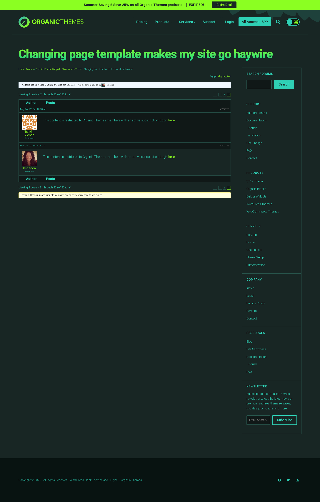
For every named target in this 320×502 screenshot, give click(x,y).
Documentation (256, 120)
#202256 (224, 109)
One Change (254, 143)
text (229, 76)
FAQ (249, 150)
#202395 (224, 145)
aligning (222, 76)
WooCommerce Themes (262, 211)
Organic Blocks (256, 189)
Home (21, 69)
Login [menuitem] (229, 22)
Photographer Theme (72, 69)
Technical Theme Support (48, 69)
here (171, 120)
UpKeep (251, 235)
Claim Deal (224, 5)
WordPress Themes (259, 204)
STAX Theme (254, 181)
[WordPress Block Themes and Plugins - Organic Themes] (58, 23)
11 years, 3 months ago (86, 85)
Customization (255, 265)
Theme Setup (255, 257)
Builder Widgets (256, 196)
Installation (253, 135)
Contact (251, 158)
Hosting (251, 242)
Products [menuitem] (162, 22)
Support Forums (257, 113)
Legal (250, 295)
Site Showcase (256, 349)
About (250, 288)
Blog (249, 341)
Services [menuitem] (186, 22)
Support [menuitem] (209, 22)
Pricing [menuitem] (141, 22)
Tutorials (251, 128)
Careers (251, 311)
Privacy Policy (255, 303)
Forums (30, 69)
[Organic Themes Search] (278, 22)
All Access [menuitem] (250, 22)
